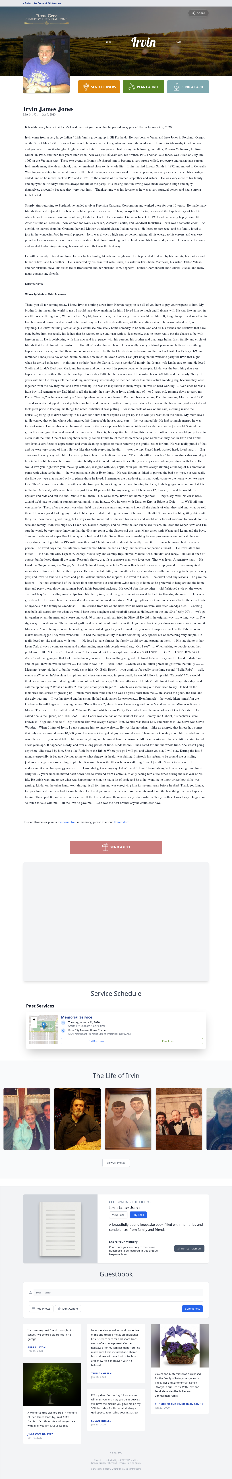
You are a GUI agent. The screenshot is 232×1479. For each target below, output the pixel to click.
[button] (44, 1025)
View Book (118, 1215)
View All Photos (116, 1162)
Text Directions (96, 1041)
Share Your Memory (189, 1248)
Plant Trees (167, 1041)
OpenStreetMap (120, 1468)
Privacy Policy (106, 1463)
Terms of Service (125, 1463)
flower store (121, 822)
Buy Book (138, 1215)
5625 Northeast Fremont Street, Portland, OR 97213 (99, 1034)
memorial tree (67, 822)
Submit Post (192, 1308)
